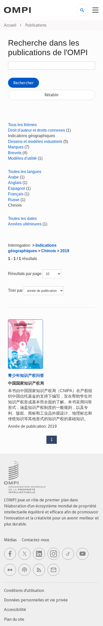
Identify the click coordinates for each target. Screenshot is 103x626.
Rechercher (23, 82)
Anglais (15, 183)
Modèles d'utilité (22, 158)
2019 (64, 251)
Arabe (13, 177)
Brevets (15, 153)
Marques (16, 147)
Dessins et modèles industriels (35, 141)
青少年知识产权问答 (26, 375)
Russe (14, 200)
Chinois (48, 251)
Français (16, 194)
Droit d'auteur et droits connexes (36, 130)
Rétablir (51, 95)
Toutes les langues (24, 171)
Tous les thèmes (22, 125)
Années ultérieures (25, 224)
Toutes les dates (22, 218)
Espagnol (16, 188)
